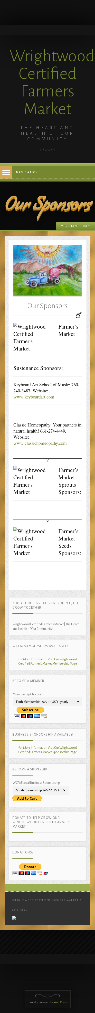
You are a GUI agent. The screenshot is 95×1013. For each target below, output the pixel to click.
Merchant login (75, 226)
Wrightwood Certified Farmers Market (52, 82)
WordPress (60, 1002)
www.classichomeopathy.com (40, 443)
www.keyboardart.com (33, 397)
